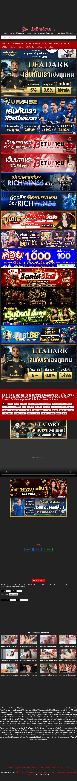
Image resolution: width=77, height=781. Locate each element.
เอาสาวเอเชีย (36, 403)
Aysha (64, 413)
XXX (8, 43)
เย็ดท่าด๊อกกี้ (68, 403)
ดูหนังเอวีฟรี (6, 410)
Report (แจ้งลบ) (38, 580)
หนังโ (24, 407)
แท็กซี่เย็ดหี (23, 403)
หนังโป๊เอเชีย (30, 47)
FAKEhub (51, 413)
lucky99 (13, 600)
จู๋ (26, 410)
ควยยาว (48, 410)
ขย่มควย (62, 410)
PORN (3, 43)
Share (29, 550)
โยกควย (10, 403)
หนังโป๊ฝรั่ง (12, 47)
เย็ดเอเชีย (48, 403)
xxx (67, 410)
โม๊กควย (17, 403)
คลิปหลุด (28, 43)
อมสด (11, 407)
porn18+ (23, 413)
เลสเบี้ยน (50, 47)
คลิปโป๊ (44, 43)
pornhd (17, 413)
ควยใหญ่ (35, 410)
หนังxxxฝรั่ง (46, 407)
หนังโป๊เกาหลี (20, 47)
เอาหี (30, 403)
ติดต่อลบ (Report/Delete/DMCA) (20, 768)
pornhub (10, 413)
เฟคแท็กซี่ (5, 407)
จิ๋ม (29, 410)
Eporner (58, 413)
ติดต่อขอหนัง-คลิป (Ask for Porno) (43, 768)
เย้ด (43, 403)
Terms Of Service (62, 768)
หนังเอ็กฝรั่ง (30, 407)
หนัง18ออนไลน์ (55, 407)
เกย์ (45, 47)
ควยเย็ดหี (41, 410)
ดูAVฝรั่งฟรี (21, 410)
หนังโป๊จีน (4, 47)
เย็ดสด (54, 403)
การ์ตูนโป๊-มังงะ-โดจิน (17, 43)
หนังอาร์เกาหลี (58, 43)
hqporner (30, 413)
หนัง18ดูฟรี (64, 407)
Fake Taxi (44, 413)
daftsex (37, 413)
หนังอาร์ (66, 43)
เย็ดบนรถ (60, 403)
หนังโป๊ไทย (38, 47)
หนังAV (50, 43)
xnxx (71, 410)
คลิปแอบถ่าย (36, 43)
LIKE (39, 544)
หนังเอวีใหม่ (38, 407)
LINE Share (47, 550)
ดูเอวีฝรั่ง (71, 407)
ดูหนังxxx (13, 410)
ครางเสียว (54, 410)
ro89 (4, 413)
